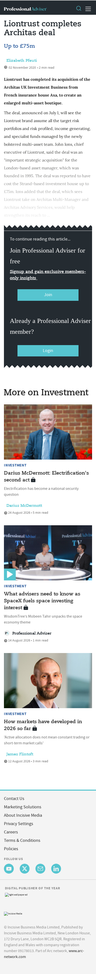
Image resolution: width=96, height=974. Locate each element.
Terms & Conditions (22, 840)
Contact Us (14, 798)
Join (48, 295)
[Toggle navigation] (86, 9)
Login (48, 350)
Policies (11, 849)
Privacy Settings (18, 824)
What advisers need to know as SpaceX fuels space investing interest (42, 600)
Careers (11, 832)
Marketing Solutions (22, 807)
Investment (15, 465)
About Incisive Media (23, 815)
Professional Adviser (31, 634)
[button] (78, 9)
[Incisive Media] (13, 913)
